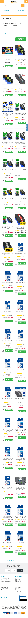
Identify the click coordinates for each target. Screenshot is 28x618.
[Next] (5, 33)
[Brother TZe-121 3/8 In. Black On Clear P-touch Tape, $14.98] (7, 276)
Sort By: (24, 31)
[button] (14, 10)
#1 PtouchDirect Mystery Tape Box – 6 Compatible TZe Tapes (8, 58)
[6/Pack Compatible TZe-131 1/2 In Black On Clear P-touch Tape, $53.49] (20, 107)
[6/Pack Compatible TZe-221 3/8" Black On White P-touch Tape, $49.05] (20, 136)
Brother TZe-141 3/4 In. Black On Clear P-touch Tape (7, 341)
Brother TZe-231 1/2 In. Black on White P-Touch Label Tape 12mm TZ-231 (7, 400)
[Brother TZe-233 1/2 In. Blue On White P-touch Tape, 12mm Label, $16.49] (7, 452)
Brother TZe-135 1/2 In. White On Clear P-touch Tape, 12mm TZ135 (20, 312)
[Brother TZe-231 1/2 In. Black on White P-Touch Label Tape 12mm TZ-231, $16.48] (7, 392)
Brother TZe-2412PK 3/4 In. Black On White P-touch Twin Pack (7, 488)
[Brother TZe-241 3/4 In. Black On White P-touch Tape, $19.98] (20, 452)
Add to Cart (9, 66)
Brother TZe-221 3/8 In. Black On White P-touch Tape (20, 370)
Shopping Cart (18, 581)
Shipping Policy (4, 588)
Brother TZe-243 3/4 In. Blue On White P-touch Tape (20, 517)
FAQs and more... (5, 587)
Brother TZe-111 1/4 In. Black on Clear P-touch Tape (20, 254)
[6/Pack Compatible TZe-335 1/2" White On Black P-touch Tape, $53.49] (20, 163)
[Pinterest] (6, 597)
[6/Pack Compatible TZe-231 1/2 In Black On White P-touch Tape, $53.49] (7, 163)
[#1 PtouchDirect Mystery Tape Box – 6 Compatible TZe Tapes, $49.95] (7, 50)
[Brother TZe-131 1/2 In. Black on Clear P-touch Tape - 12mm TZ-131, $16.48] (20, 276)
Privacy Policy (18, 591)
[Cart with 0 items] (26, 1)
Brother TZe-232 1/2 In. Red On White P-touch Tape (20, 430)
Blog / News (17, 589)
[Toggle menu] (2, 1)
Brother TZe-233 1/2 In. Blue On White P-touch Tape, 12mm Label (7, 459)
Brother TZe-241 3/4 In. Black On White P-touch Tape (20, 459)
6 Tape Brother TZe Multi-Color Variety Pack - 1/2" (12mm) (20, 87)
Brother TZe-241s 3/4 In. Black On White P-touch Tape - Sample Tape (20, 488)
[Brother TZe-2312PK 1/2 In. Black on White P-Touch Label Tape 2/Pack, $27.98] (7, 423)
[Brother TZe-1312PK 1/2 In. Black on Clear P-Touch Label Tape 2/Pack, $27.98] (7, 305)
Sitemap (4, 606)
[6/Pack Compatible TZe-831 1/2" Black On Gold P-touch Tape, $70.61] (20, 192)
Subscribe (20, 570)
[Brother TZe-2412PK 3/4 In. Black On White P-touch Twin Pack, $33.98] (7, 481)
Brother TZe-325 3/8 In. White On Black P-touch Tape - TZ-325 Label (20, 543)
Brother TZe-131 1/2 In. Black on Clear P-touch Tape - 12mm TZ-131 (20, 283)
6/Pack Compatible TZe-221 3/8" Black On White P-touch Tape (20, 143)
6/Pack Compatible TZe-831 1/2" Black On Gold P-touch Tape (20, 200)
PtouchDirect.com (14, 611)
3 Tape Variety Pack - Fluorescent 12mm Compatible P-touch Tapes (20, 58)
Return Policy (4, 589)
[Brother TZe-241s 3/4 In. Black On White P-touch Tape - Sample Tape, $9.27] (20, 481)
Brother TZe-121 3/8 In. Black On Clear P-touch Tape (7, 283)
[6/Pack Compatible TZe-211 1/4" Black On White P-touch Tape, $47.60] (7, 136)
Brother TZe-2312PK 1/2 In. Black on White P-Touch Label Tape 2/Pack (8, 430)
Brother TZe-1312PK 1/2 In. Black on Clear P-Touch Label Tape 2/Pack (8, 312)
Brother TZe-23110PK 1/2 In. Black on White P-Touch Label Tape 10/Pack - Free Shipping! (20, 400)
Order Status (17, 579)
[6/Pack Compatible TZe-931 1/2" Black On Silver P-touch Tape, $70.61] (7, 220)
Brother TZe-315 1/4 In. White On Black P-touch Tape (8, 543)
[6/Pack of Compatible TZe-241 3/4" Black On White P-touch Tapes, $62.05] (7, 247)
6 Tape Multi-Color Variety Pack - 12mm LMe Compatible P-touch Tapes (7, 114)
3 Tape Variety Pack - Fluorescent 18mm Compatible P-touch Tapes (7, 87)
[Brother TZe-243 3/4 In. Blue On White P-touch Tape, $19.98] (20, 510)
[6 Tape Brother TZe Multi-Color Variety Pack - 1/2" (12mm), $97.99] (20, 79)
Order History (18, 580)
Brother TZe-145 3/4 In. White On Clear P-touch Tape (20, 341)
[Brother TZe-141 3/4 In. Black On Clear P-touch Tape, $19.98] (7, 334)
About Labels (18, 587)
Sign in (16, 578)
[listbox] (22, 34)
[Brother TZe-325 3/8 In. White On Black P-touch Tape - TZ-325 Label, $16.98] (20, 536)
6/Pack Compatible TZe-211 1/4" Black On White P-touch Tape (7, 143)
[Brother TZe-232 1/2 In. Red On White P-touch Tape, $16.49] (20, 423)
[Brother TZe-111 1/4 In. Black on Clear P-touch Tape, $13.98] (20, 247)
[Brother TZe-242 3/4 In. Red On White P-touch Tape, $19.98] (7, 510)
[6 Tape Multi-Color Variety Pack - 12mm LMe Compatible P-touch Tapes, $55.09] (7, 107)
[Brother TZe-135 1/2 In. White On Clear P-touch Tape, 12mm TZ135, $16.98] (20, 305)
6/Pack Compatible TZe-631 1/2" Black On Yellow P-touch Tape (7, 200)
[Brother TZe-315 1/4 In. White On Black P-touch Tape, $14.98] (7, 536)
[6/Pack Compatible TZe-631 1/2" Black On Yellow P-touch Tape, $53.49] (7, 192)
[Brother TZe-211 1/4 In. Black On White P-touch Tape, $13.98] (7, 363)
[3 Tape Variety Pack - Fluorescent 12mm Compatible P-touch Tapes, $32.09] (20, 50)
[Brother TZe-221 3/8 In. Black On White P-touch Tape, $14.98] (20, 363)
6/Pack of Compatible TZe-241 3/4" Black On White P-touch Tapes (7, 254)
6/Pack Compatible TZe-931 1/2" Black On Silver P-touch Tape (7, 227)
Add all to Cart (21, 39)
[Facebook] (4, 597)
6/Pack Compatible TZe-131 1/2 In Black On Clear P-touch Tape (20, 114)
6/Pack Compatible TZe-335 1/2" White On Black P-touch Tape (20, 171)
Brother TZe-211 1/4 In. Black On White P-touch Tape (7, 370)
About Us (17, 588)
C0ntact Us (3, 591)
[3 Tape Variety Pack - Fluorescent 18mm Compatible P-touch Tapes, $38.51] (7, 79)
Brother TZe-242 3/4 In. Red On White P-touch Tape (7, 517)
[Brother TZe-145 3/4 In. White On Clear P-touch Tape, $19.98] (20, 334)
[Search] (22, 5)
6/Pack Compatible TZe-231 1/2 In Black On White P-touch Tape (7, 171)
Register (20, 578)
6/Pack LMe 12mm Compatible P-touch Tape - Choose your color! (20, 227)
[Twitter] (2, 597)
